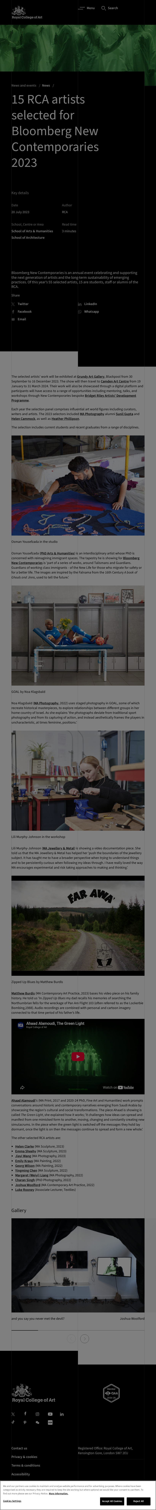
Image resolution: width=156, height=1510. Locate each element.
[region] (78, 1495)
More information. (58, 1493)
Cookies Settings (12, 1501)
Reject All (138, 1501)
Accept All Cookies (112, 1501)
